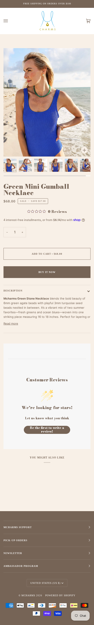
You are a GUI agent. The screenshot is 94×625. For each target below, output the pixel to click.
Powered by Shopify (60, 595)
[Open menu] (10, 21)
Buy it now (47, 272)
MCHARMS (28, 595)
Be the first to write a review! (47, 430)
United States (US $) (45, 583)
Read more (10, 323)
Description (13, 290)
